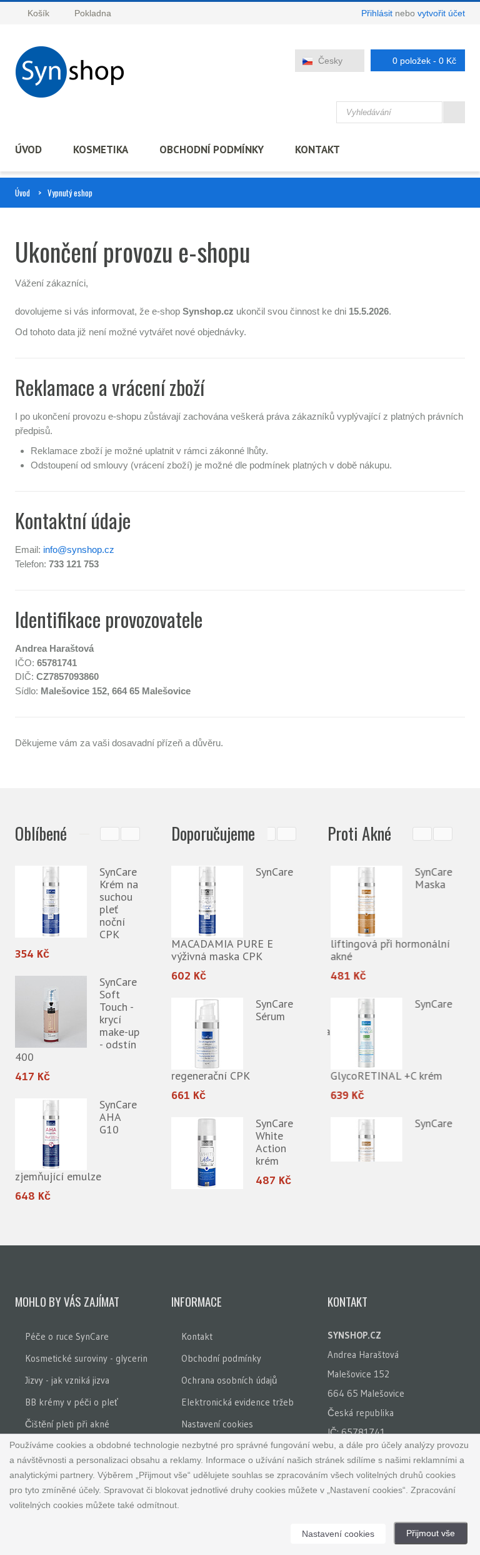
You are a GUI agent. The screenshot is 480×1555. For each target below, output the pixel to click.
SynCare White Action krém (274, 1142)
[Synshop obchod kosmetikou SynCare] (73, 72)
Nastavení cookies (217, 1425)
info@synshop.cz (78, 549)
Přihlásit (376, 13)
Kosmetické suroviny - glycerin (86, 1359)
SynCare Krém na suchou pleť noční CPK (118, 902)
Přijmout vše (430, 1533)
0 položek (424, 61)
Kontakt (317, 149)
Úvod (28, 149)
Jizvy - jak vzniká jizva (67, 1381)
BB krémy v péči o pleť (71, 1403)
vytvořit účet (441, 13)
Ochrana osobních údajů (229, 1381)
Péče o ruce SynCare (67, 1337)
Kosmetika (100, 149)
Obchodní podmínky (211, 149)
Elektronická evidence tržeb (237, 1403)
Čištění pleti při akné (67, 1425)
